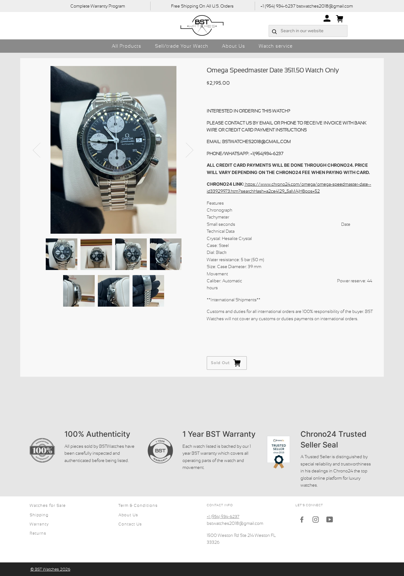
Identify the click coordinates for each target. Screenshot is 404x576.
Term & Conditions (138, 505)
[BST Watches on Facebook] (302, 520)
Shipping (39, 515)
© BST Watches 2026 (50, 569)
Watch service (276, 46)
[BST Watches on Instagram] (315, 520)
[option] (113, 150)
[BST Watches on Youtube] (329, 520)
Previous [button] (40, 150)
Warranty (39, 524)
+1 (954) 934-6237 (223, 516)
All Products (126, 46)
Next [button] (185, 150)
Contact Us (130, 524)
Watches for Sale (48, 505)
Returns (38, 533)
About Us (233, 46)
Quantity (216, 331)
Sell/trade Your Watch (181, 46)
